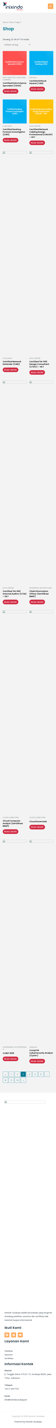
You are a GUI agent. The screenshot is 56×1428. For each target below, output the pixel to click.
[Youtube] (20, 1334)
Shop (11, 22)
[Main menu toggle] (50, 6)
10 (17, 1080)
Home (5, 22)
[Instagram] (13, 1334)
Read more (10, 91)
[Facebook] (6, 1334)
